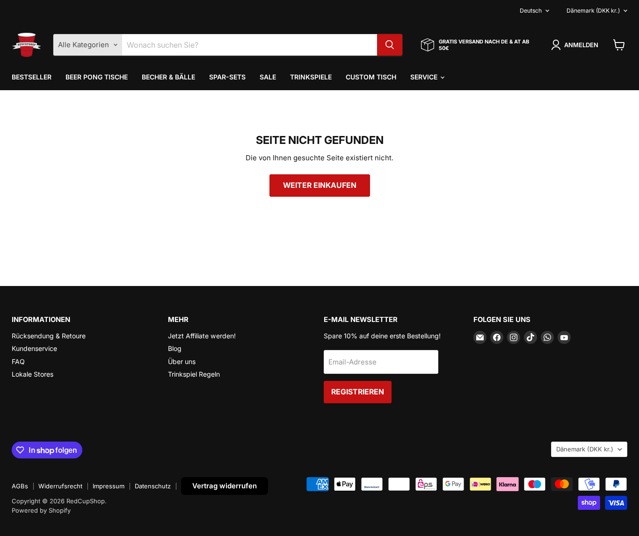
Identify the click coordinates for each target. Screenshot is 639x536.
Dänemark (593, 10)
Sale (268, 77)
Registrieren (357, 391)
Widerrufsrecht (60, 486)
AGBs (20, 486)
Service (424, 77)
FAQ (18, 361)
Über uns (182, 361)
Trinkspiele (311, 77)
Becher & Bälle (168, 77)
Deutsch (531, 10)
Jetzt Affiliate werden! (202, 336)
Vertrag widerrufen (224, 485)
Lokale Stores (32, 374)
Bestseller (31, 77)
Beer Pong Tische (96, 77)
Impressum (108, 486)
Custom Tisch (371, 77)
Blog (175, 348)
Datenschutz (153, 486)
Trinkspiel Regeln (194, 374)
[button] (576, 44)
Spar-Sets (227, 77)
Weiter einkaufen (319, 185)
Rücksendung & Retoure (49, 336)
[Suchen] (389, 45)
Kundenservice (34, 348)
